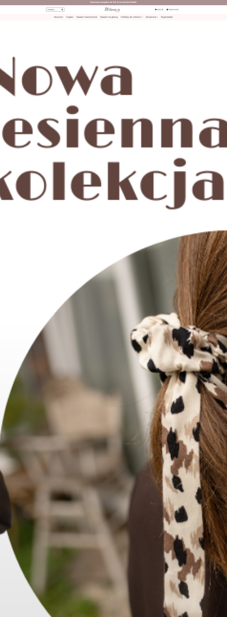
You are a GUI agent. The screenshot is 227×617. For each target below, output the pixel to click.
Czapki (69, 17)
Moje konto (173, 9)
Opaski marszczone (86, 17)
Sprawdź (113, 70)
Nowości (58, 17)
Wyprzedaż (167, 17)
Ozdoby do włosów (131, 17)
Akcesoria (151, 17)
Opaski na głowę (109, 17)
